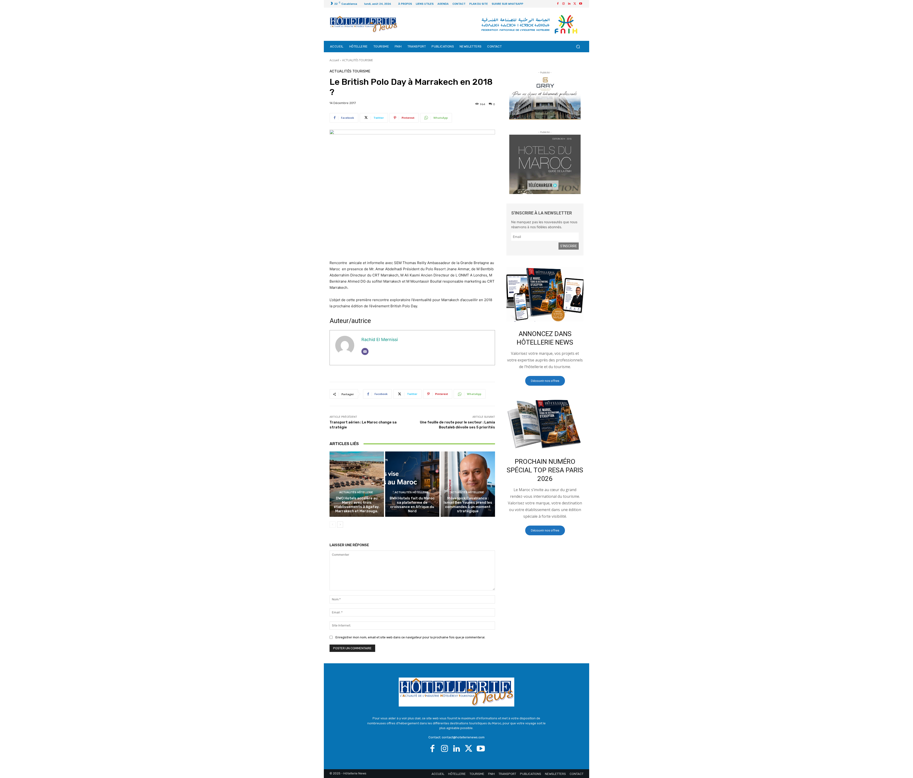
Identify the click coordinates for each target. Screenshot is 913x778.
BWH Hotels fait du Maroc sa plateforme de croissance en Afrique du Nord (412, 504)
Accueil (334, 60)
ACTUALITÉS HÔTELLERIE (356, 492)
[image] (544, 294)
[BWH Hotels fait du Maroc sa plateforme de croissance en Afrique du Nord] (412, 484)
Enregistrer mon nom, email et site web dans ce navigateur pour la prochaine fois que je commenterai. (410, 637)
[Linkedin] (569, 4)
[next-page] (340, 525)
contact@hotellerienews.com (463, 737)
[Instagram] (563, 4)
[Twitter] (575, 4)
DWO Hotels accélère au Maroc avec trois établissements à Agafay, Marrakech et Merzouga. (356, 504)
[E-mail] (365, 351)
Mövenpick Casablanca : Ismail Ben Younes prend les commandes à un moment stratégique (468, 504)
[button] (577, 46)
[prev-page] (332, 525)
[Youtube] (580, 4)
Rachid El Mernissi (379, 339)
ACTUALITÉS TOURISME (357, 60)
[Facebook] (558, 4)
